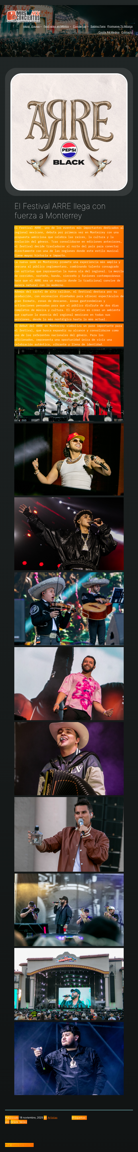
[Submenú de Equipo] (41, 26)
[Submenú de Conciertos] (88, 26)
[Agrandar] (119, 352)
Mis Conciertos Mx (19, 1145)
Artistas (52, 1117)
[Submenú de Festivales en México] (70, 26)
